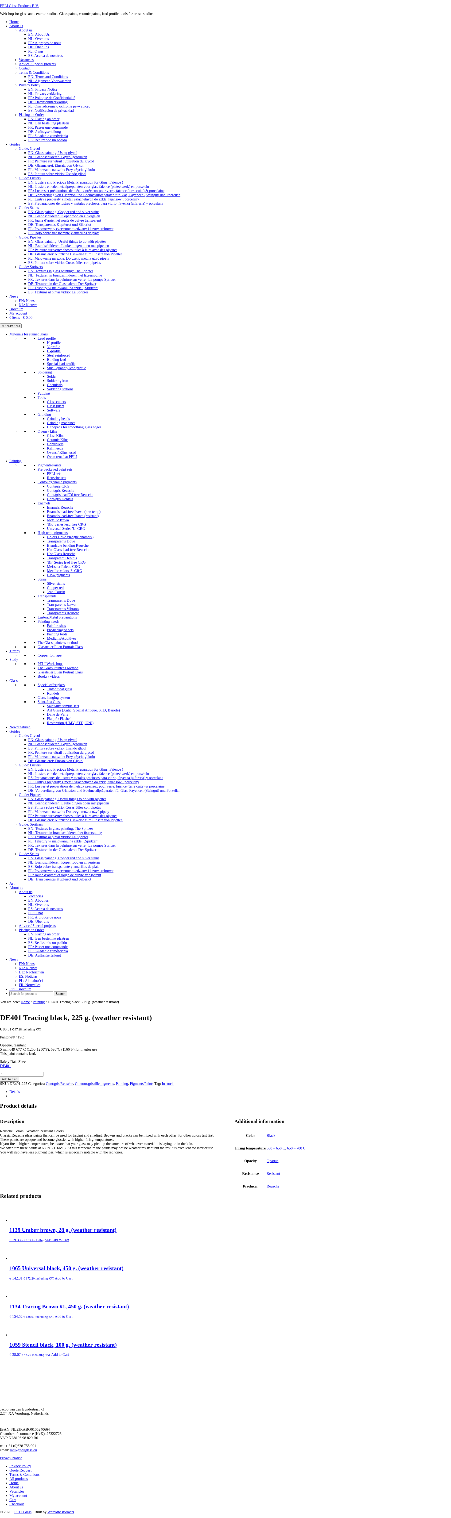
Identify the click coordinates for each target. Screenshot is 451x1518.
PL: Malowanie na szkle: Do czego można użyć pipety (68, 812)
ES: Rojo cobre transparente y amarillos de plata (63, 867)
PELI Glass (22, 1512)
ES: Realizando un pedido (47, 943)
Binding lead (56, 359)
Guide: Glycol (29, 736)
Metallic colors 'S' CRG (64, 571)
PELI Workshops (50, 664)
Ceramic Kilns (57, 440)
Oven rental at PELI (62, 457)
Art (11, 883)
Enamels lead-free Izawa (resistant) (73, 516)
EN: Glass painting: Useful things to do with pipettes (67, 799)
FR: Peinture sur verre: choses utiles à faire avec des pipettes (72, 816)
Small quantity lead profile (66, 368)
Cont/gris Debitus (60, 499)
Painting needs (48, 621)
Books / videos (49, 676)
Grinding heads (58, 419)
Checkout (16, 1504)
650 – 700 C (296, 1148)
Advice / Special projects (37, 926)
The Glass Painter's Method (58, 668)
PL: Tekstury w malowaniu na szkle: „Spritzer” (63, 841)
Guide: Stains (29, 854)
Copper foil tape (50, 655)
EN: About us (38, 900)
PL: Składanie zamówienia (48, 951)
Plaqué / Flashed (59, 719)
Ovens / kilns (47, 431)
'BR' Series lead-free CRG (66, 524)
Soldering (45, 372)
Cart (12, 1500)
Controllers (55, 444)
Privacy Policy (20, 1466)
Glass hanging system (54, 697)
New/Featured (20, 727)
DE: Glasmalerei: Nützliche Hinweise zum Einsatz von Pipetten (75, 820)
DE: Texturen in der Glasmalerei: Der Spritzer (62, 850)
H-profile (54, 343)
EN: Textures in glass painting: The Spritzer (60, 828)
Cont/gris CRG (58, 486)
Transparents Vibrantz (63, 609)
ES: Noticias (28, 976)
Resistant (273, 1174)
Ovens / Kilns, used (61, 452)
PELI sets (54, 474)
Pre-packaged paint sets (55, 469)
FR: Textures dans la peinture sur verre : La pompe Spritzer (72, 845)
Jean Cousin (56, 592)
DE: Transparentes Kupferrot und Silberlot (59, 879)
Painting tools (57, 634)
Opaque (272, 1161)
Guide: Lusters (30, 765)
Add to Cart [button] (60, 1240)
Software (53, 410)
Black (271, 1136)
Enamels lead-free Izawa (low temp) (74, 512)
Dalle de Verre (57, 714)
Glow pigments (58, 575)
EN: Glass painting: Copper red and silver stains (63, 858)
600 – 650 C (276, 1148)
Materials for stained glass (28, 334)
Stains (42, 579)
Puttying (44, 393)
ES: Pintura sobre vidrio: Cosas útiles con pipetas (64, 807)
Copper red (55, 588)
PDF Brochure (20, 989)
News (13, 959)
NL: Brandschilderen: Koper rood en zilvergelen (64, 862)
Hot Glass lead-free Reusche (68, 550)
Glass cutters (56, 402)
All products (18, 1479)
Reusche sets (56, 478)
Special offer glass (51, 685)
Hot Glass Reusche (61, 554)
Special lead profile (61, 364)
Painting (15, 461)
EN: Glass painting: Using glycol (52, 740)
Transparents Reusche (63, 613)
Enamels (44, 503)
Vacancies (35, 896)
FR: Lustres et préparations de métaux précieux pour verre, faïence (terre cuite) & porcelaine (96, 786)
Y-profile (53, 347)
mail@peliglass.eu (23, 1450)
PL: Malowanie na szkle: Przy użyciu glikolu (61, 757)
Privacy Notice (11, 1458)
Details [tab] (14, 1092)
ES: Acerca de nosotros (45, 909)
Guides (14, 731)
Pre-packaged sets (60, 630)
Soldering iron (57, 381)
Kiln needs (55, 448)
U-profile (54, 351)
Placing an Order (31, 930)
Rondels (53, 693)
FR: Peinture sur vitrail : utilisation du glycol (61, 752)
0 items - (20, 317)
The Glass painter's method (58, 643)
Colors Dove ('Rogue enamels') (70, 537)
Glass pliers (55, 406)
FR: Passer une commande (48, 947)
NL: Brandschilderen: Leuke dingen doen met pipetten (68, 803)
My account (18, 1496)
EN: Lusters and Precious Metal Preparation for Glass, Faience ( (75, 769)
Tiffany (14, 651)
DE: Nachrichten (31, 972)
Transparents (47, 596)
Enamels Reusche (60, 507)
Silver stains (56, 583)
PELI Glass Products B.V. (19, 6)
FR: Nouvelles (29, 985)
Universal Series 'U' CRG (66, 528)
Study (13, 659)
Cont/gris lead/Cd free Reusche (70, 495)
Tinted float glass (59, 689)
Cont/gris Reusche (60, 490)
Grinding (44, 414)
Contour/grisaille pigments (57, 482)
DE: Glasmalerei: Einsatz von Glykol (55, 761)
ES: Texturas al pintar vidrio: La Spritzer (58, 837)
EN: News (27, 964)
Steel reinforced (58, 355)
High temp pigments (53, 533)
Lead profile (47, 338)
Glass (13, 681)
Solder (52, 376)
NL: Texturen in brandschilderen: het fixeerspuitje (65, 833)
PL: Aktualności (31, 981)
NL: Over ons (38, 905)
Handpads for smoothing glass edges (74, 427)
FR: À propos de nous (44, 917)
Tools (42, 398)
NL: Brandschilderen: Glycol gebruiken (57, 744)
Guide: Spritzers (31, 824)
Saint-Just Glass (49, 702)
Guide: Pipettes (30, 795)
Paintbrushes (56, 626)
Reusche (273, 1186)
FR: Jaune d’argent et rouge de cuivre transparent (64, 875)
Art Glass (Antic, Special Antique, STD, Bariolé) (83, 710)
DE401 (5, 1066)
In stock (168, 1084)
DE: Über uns (38, 921)
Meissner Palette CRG (63, 567)
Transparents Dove (61, 541)
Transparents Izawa (61, 605)
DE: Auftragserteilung (44, 955)
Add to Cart (9, 1079)
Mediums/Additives (61, 638)
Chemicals (54, 385)
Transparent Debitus (62, 558)
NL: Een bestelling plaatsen (48, 938)
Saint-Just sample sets (63, 706)
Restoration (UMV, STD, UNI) (70, 723)
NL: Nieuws (28, 968)
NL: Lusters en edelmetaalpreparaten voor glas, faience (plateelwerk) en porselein (88, 774)
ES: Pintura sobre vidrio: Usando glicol (57, 748)
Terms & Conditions (24, 1474)
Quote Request (20, 1470)
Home (14, 1483)
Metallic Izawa (58, 520)
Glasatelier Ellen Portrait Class (60, 647)
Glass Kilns (55, 436)
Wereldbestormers (60, 1512)
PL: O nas (35, 913)
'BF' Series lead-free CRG (66, 562)
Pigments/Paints (49, 465)
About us (16, 888)
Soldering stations (60, 389)
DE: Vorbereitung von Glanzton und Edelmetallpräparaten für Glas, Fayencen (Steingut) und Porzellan (104, 790)
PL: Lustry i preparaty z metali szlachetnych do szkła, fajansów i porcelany (83, 782)
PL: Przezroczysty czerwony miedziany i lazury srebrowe (70, 871)
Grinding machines (61, 423)
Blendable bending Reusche (68, 545)
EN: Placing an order (43, 934)
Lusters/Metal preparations (57, 617)
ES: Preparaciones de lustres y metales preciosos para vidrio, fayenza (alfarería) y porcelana (95, 778)
